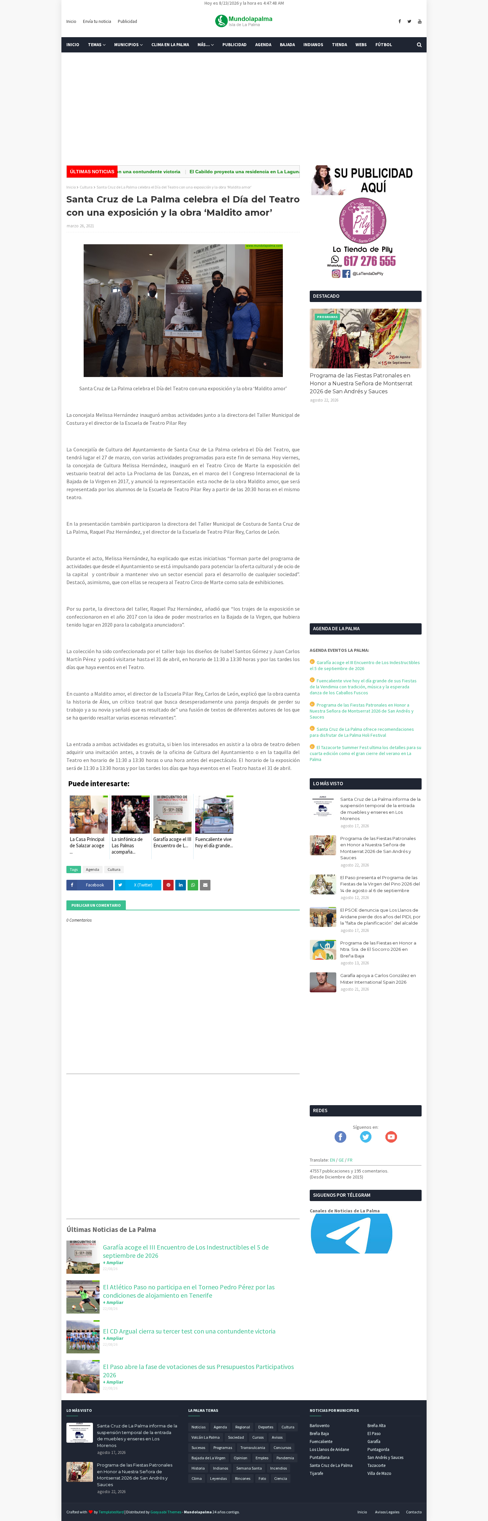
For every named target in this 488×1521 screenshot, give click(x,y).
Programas (222, 1447)
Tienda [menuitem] (339, 44)
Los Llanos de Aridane (329, 1449)
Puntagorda (378, 1449)
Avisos (277, 1437)
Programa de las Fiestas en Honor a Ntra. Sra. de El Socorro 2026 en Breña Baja (378, 949)
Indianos (220, 1468)
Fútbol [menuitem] (383, 44)
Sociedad (236, 1437)
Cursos (258, 1437)
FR (350, 1160)
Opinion (240, 1457)
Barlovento (320, 1425)
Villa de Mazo (379, 1473)
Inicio (71, 21)
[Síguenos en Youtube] (391, 1141)
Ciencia (280, 1478)
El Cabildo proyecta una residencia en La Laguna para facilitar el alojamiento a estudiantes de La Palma (277, 171)
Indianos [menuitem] (313, 44)
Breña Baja (319, 1433)
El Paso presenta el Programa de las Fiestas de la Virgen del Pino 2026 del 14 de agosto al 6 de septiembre (380, 884)
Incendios (278, 1468)
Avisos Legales (387, 1511)
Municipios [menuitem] (126, 44)
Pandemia (285, 1457)
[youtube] (419, 21)
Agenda (92, 869)
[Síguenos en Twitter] (365, 1141)
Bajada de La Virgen (208, 1457)
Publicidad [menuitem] (234, 44)
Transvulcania (252, 1447)
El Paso (374, 1433)
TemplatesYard (111, 1511)
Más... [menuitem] (204, 44)
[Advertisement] (244, 108)
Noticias (198, 1426)
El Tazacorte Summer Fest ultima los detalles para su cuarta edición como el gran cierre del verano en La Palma (365, 753)
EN (332, 1160)
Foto (262, 1478)
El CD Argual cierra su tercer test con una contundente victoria (189, 1331)
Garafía (373, 1441)
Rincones (242, 1478)
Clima (197, 1478)
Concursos (282, 1447)
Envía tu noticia (97, 21)
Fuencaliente (321, 1441)
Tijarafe (316, 1473)
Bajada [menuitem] (287, 44)
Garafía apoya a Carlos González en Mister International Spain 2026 (378, 979)
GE (341, 1160)
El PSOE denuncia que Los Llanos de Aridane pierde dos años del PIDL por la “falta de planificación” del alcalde (380, 916)
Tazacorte (376, 1465)
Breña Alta (376, 1425)
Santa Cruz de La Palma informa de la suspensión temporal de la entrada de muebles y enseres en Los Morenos (380, 809)
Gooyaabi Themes (165, 1511)
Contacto (414, 1511)
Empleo (262, 1457)
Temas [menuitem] (95, 44)
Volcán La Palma (206, 1437)
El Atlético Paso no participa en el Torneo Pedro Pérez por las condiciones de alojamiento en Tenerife (189, 1291)
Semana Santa (249, 1468)
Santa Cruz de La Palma (331, 1465)
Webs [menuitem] (361, 44)
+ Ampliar (113, 1262)
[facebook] (399, 21)
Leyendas (218, 1478)
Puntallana (320, 1457)
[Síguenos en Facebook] (340, 1141)
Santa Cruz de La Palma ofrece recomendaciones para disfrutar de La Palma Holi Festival (362, 732)
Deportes (265, 1426)
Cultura (86, 187)
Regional (242, 1426)
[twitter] (409, 21)
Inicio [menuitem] (72, 44)
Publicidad (127, 21)
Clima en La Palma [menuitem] (170, 44)
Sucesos (198, 1447)
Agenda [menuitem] (263, 44)
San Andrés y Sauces (385, 1457)
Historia (198, 1468)
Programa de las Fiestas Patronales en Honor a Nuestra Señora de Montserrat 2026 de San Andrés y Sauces (361, 383)
